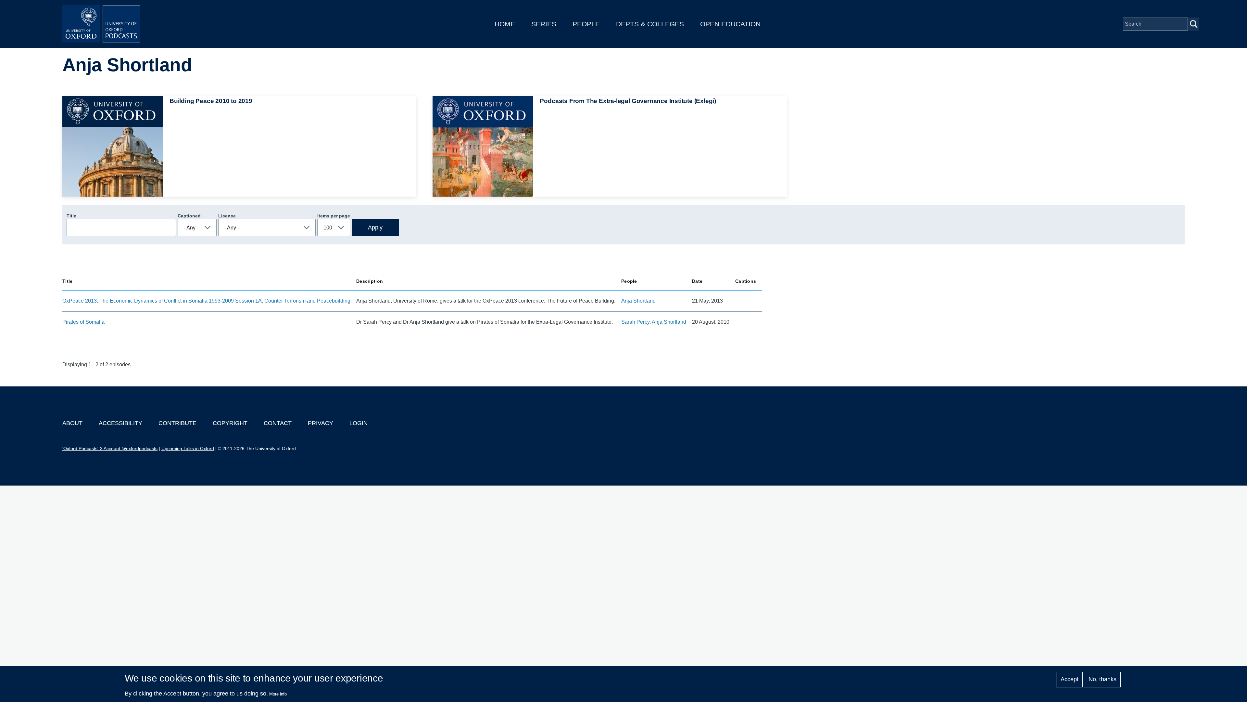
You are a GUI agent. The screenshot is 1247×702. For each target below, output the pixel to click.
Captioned (189, 215)
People (586, 24)
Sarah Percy (635, 322)
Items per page (333, 215)
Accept (1069, 679)
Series (543, 24)
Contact (278, 423)
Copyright (230, 423)
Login (358, 423)
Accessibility (120, 423)
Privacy (320, 423)
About (72, 423)
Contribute (177, 423)
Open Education (730, 24)
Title (71, 215)
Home (505, 24)
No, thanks (1102, 679)
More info (278, 694)
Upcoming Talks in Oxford (187, 448)
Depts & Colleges (650, 24)
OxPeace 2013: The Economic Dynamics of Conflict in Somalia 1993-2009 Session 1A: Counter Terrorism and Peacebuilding (206, 301)
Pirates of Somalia (83, 322)
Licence (227, 215)
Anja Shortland (638, 301)
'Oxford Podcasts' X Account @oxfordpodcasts (109, 448)
